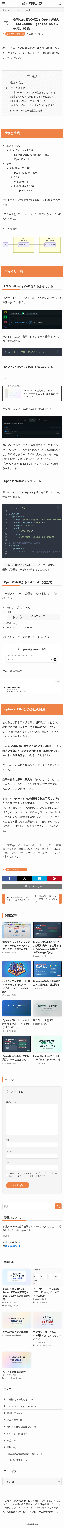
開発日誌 (14, 1413)
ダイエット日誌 (17, 1433)
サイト (9, 1162)
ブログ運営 (15, 1419)
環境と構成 (16, 82)
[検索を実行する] (58, 1206)
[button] (59, 351)
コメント (11, 1101)
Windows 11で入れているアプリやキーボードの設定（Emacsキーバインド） (41, 393)
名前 (8, 1139)
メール (9, 1151)
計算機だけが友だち (20, 1399)
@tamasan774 (12, 1245)
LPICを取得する (17, 1459)
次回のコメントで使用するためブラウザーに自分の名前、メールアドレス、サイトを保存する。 (33, 1174)
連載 (11, 1447)
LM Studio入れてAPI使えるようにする (35, 92)
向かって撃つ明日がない (22, 1426)
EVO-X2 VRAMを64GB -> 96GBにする (36, 96)
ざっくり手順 (17, 88)
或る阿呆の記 (32, 3)
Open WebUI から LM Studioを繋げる (35, 105)
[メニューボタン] (3, 3)
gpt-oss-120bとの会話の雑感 (26, 110)
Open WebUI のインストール (31, 101)
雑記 (12, 1440)
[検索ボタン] (60, 3)
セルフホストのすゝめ (15, 33)
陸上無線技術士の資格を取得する (25, 1453)
